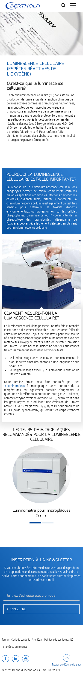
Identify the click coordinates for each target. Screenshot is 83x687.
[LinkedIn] (15, 658)
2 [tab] (47, 522)
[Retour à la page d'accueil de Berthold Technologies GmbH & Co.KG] (23, 5)
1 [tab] (35, 522)
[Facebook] (5, 658)
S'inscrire (18, 609)
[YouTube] (25, 658)
